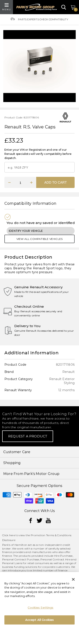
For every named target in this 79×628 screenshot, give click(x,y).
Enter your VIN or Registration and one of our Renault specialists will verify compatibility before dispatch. (38, 154)
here (12, 535)
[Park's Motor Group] (36, 7)
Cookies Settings (40, 607)
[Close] (73, 579)
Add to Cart (55, 182)
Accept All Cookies (39, 619)
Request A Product (27, 436)
